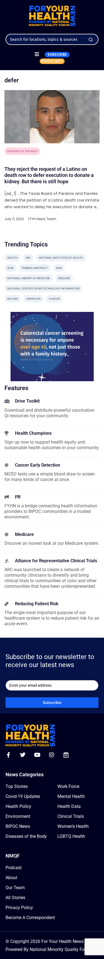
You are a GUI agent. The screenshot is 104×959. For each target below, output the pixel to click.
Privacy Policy (19, 907)
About (11, 877)
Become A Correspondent (30, 917)
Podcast (14, 867)
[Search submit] (91, 40)
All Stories (15, 897)
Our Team (15, 887)
